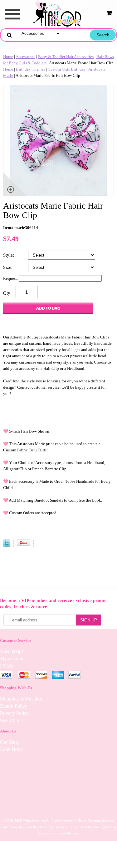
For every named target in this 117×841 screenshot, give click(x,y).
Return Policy (13, 706)
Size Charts (11, 720)
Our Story (10, 742)
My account (11, 658)
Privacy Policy (14, 713)
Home (8, 56)
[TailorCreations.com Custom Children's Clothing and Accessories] (59, 13)
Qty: (7, 292)
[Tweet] (6, 545)
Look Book (11, 749)
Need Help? (12, 651)
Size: (8, 267)
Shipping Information (21, 698)
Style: (9, 255)
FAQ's (6, 665)
